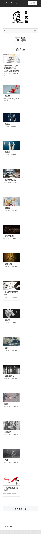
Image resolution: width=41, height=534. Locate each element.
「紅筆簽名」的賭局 (11, 489)
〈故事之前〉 (10, 375)
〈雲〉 (7, 347)
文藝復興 (14, 73)
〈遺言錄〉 (9, 263)
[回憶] (11, 397)
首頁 (4, 526)
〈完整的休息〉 (11, 179)
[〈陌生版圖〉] (11, 229)
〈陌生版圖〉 (10, 235)
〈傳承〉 (8, 124)
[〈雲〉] (11, 341)
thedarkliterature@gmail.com (15, 3)
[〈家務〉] (11, 313)
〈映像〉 (8, 207)
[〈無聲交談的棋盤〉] (11, 285)
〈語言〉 (8, 96)
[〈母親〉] (11, 145)
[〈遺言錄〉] (11, 257)
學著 (6, 459)
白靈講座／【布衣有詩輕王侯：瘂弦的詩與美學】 (12, 68)
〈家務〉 (8, 319)
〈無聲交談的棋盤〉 (11, 293)
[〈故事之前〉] (11, 369)
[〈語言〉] (11, 89)
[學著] (11, 453)
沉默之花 (8, 431)
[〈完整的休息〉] (11, 173)
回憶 (6, 403)
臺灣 (6, 101)
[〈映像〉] (11, 201)
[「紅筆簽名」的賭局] (11, 481)
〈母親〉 (8, 151)
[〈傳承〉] (11, 117)
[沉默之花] (11, 425)
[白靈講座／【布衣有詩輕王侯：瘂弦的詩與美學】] (11, 58)
